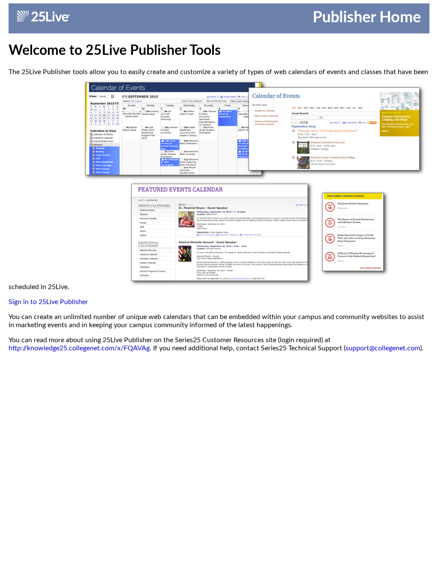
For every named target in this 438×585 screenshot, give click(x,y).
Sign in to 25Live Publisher (48, 301)
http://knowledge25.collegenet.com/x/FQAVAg (79, 348)
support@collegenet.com (383, 348)
